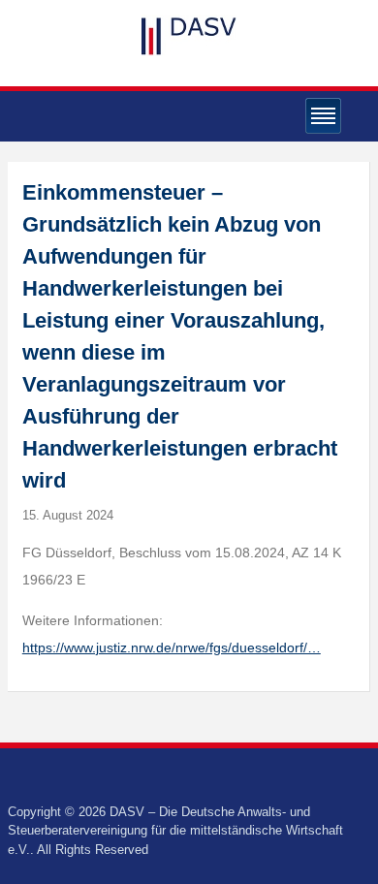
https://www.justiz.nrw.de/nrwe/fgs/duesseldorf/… (171, 647)
